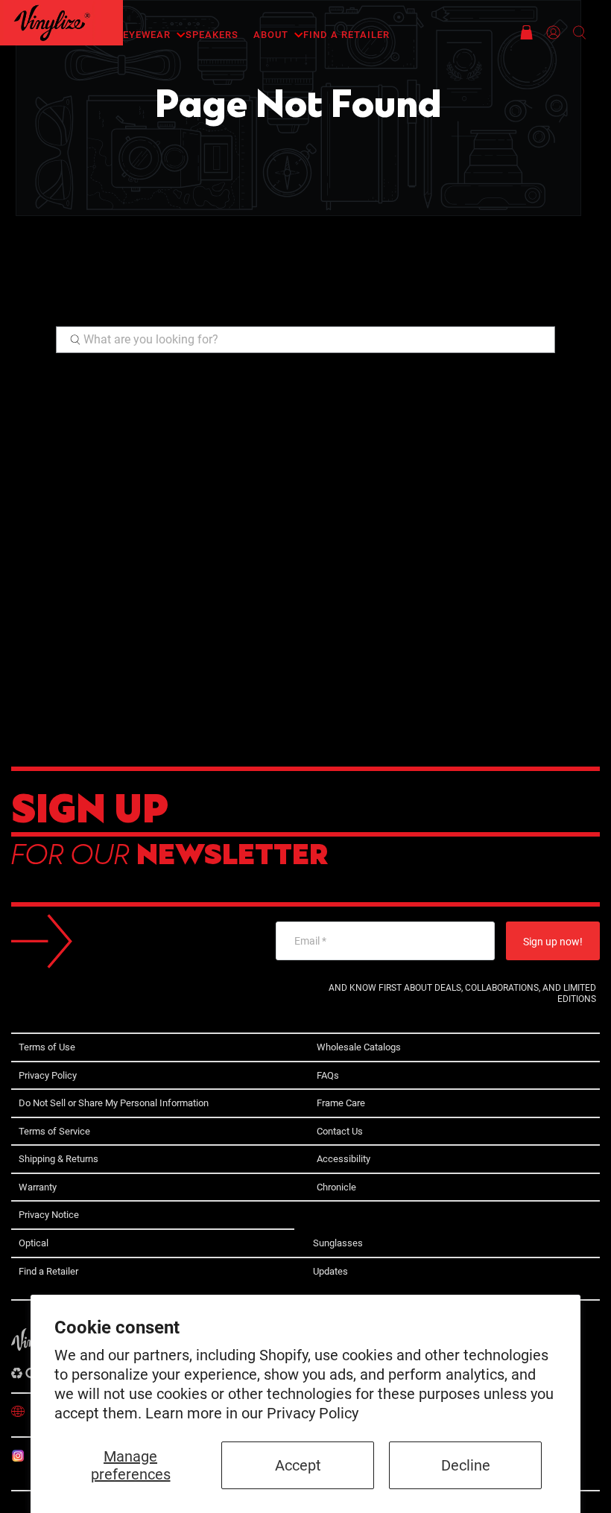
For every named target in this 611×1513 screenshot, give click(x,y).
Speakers (212, 34)
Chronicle (336, 1187)
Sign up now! (553, 942)
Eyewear (147, 34)
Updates (330, 1271)
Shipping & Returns (58, 1158)
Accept (298, 1465)
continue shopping (226, 302)
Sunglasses (338, 1243)
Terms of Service (54, 1131)
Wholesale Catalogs (359, 1047)
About (270, 34)
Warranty (38, 1187)
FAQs (328, 1075)
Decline (465, 1465)
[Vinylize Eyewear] (52, 22)
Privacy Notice (49, 1214)
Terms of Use (47, 1047)
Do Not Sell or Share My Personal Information (114, 1102)
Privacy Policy (312, 1413)
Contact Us (340, 1131)
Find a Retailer (346, 34)
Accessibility (343, 1158)
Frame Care (341, 1102)
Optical (33, 1243)
